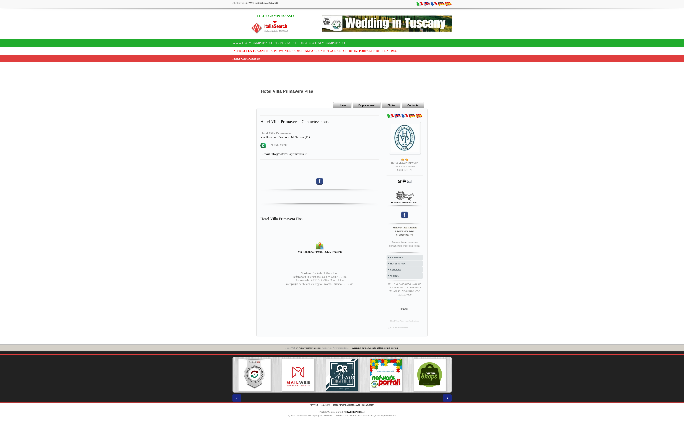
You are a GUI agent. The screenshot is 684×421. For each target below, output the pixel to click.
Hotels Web (355, 405)
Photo (391, 105)
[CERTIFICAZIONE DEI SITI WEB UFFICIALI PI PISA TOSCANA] (432, 375)
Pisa (322, 405)
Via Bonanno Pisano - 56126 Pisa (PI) (285, 137)
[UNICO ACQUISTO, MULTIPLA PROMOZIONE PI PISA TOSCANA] (344, 375)
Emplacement (366, 105)
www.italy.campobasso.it (308, 347)
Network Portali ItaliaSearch (261, 3)
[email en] (426, 4)
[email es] (448, 4)
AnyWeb (314, 405)
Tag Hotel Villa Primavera (397, 328)
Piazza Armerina (340, 405)
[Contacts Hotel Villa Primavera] (404, 181)
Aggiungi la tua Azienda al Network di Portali (375, 347)
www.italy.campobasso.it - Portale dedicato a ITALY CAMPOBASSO (289, 43)
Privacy (404, 309)
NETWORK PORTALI (354, 412)
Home (342, 105)
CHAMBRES (396, 257)
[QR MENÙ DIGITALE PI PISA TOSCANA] (300, 375)
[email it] (419, 4)
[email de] (441, 4)
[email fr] (433, 4)
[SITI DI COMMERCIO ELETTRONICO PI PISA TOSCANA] (388, 375)
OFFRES (394, 276)
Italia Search (368, 405)
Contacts (412, 105)
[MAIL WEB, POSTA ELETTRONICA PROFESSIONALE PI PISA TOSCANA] (256, 375)
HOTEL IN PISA (398, 263)
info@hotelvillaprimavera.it (283, 154)
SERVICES (395, 270)
